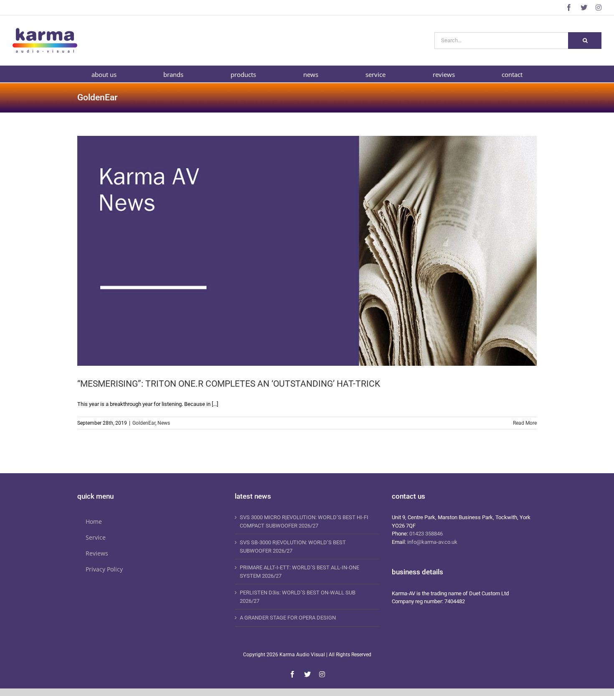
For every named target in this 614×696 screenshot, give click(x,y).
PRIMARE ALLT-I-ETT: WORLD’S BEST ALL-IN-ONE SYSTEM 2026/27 (299, 571)
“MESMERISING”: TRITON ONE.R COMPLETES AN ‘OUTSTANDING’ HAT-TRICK (228, 384)
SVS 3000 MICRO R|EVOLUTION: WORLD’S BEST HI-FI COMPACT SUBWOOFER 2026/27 (304, 521)
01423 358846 (426, 533)
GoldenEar (143, 423)
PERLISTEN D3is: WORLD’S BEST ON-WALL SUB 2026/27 (297, 596)
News (163, 423)
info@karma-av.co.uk (432, 542)
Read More (525, 423)
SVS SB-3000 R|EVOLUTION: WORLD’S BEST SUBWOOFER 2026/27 (293, 546)
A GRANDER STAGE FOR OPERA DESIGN (288, 617)
